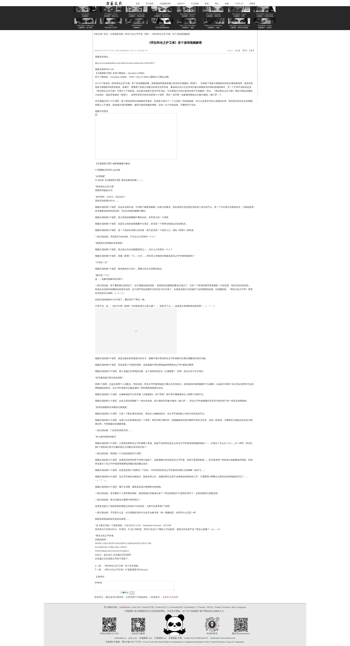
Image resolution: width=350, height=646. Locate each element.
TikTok (210, 607)
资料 (146, 34)
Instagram (241, 607)
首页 (138, 4)
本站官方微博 (138, 633)
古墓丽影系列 (165, 4)
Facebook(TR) (176, 607)
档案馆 (252, 4)
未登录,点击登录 (170, 597)
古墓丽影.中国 (175, 638)
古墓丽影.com (145, 638)
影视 (207, 4)
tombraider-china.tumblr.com (222, 638)
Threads (201, 607)
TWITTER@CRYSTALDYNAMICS (112, 551)
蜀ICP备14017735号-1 (132, 642)
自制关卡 (181, 4)
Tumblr (217, 607)
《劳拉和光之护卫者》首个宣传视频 (120, 566)
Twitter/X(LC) (162, 607)
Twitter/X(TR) (148, 607)
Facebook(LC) (190, 607)
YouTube (226, 607)
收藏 (227, 4)
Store (233, 607)
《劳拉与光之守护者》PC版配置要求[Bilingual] (125, 569)
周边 (217, 4)
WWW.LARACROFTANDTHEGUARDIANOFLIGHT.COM (123, 543)
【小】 (237, 50)
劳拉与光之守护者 (134, 34)
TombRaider (124, 607)
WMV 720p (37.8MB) (139, 77)
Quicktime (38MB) (136, 73)
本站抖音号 (212, 633)
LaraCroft (136, 607)
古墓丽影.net (160, 638)
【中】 (244, 50)
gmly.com (132, 638)
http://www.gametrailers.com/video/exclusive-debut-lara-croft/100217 (125, 63)
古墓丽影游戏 (116, 34)
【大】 (251, 50)
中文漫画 (195, 4)
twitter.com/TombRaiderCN (196, 638)
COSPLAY (239, 4)
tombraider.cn (120, 638)
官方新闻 (149, 4)
